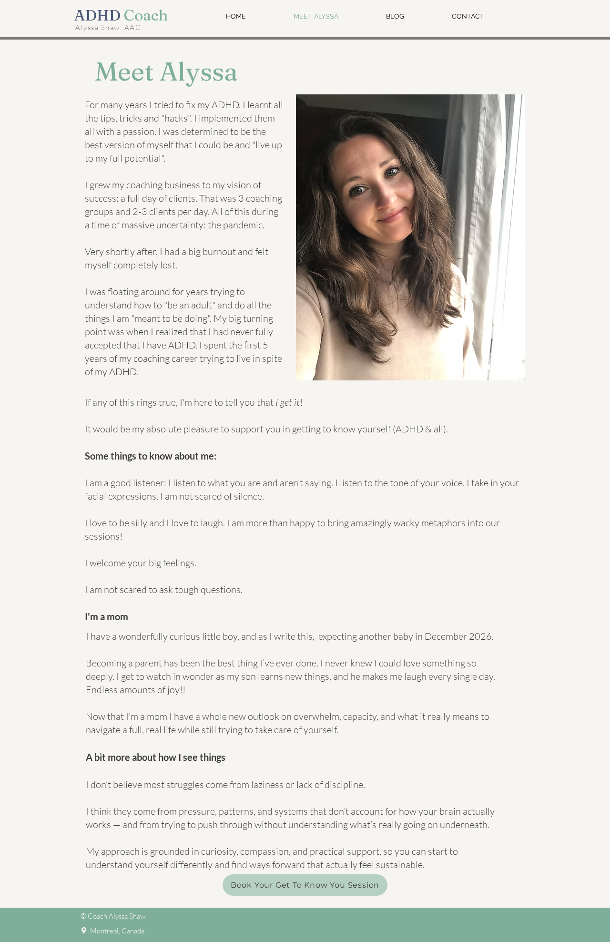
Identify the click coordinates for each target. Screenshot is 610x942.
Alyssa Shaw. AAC (108, 27)
